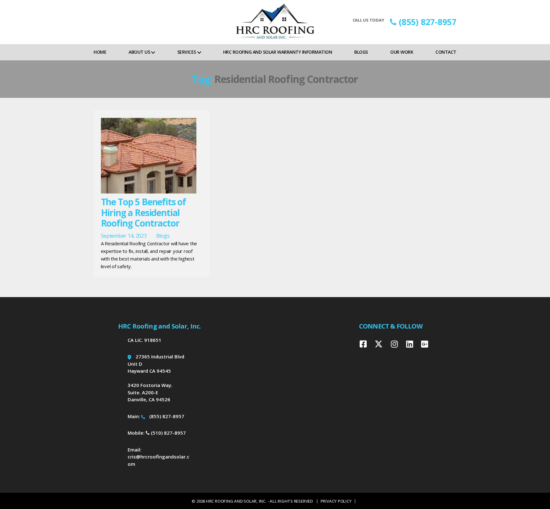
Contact (445, 52)
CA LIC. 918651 (144, 340)
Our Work (401, 52)
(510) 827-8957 (168, 433)
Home (100, 52)
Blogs (361, 52)
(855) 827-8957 (427, 22)
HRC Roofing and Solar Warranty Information (277, 52)
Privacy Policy (336, 501)
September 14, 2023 (124, 235)
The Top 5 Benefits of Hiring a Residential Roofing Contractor (143, 212)
